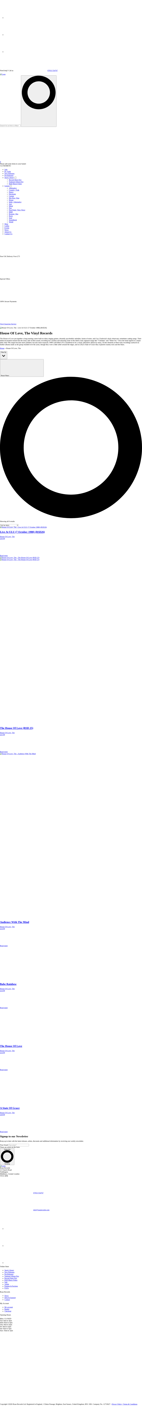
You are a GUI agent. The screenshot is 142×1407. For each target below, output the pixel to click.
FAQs (6, 1288)
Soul (10, 218)
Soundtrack (13, 220)
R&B (11, 212)
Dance (11, 192)
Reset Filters (5, 375)
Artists (6, 1284)
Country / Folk (14, 190)
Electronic (12, 194)
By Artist (7, 171)
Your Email (4, 1145)
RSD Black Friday (15, 184)
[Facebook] (21, 52)
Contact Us (8, 234)
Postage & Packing (11, 1286)
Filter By (3, 352)
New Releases (9, 173)
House (11, 200)
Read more (4, 556)
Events (6, 228)
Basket (6, 1309)
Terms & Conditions (130, 1404)
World (11, 222)
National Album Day (16, 182)
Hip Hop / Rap (14, 198)
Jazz (10, 204)
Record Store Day (15, 180)
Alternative (13, 188)
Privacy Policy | (117, 1404)
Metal (11, 206)
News (6, 230)
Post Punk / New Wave (17, 210)
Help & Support (10, 1298)
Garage (11, 196)
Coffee (6, 226)
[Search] (38, 101)
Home (2, 348)
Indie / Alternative (15, 202)
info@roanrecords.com (41, 1210)
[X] (21, 35)
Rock (11, 216)
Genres (6, 186)
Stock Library (9, 178)
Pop (10, 208)
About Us (7, 232)
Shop (6, 224)
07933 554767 (52, 70)
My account (8, 1307)
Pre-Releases (8, 175)
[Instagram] (21, 18)
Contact (7, 1300)
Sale (5, 169)
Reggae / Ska (13, 214)
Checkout (7, 1311)
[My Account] (16, 143)
